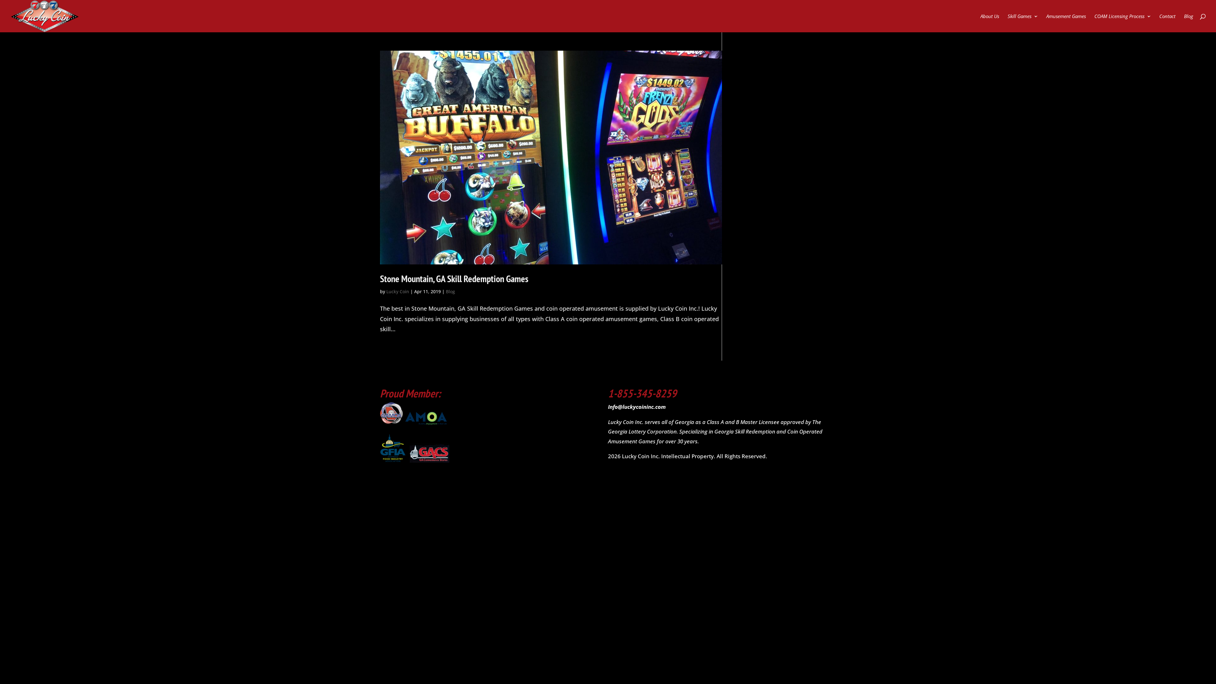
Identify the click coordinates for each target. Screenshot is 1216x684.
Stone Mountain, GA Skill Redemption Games (454, 278)
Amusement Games (1066, 16)
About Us (989, 16)
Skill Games (1019, 16)
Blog (1188, 16)
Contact (1167, 16)
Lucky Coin (397, 291)
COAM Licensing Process (1119, 16)
